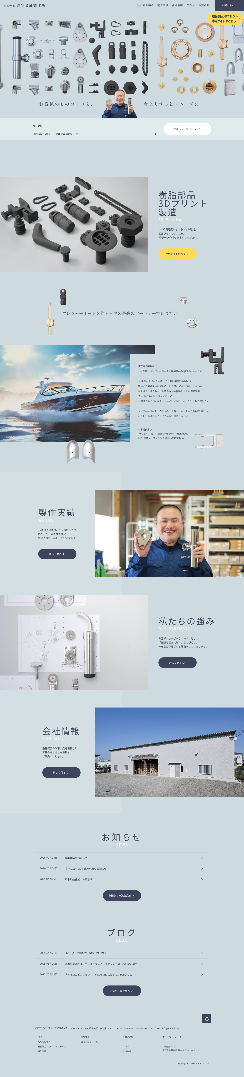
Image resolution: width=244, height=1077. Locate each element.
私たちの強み (145, 5)
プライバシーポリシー (173, 1037)
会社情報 (177, 5)
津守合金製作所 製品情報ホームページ (181, 1050)
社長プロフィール (89, 1041)
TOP (40, 1037)
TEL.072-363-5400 (125, 1028)
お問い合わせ (229, 5)
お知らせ (203, 5)
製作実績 (162, 5)
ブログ (190, 5)
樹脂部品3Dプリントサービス (52, 1046)
